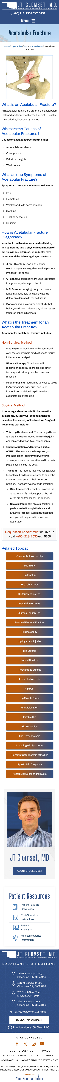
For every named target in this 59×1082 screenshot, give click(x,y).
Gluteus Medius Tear (29, 594)
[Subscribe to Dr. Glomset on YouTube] (42, 1044)
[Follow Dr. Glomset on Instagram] (34, 1044)
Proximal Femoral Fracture (30, 622)
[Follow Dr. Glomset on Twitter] (25, 1044)
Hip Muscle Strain (29, 698)
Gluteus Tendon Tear (29, 613)
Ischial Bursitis (29, 660)
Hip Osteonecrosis (29, 736)
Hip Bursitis (29, 650)
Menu (25, 20)
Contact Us (9, 1060)
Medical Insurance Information (31, 937)
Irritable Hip (29, 717)
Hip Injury (29, 565)
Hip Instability (29, 632)
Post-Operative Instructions (29, 917)
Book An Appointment (29, 1020)
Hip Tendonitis (29, 726)
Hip (25, 46)
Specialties (17, 46)
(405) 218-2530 (22, 13)
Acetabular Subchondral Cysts (30, 773)
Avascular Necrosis (29, 679)
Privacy (45, 1051)
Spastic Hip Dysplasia (29, 764)
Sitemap (8, 1055)
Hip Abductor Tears (29, 603)
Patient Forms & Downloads (30, 907)
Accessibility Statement (39, 1060)
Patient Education (26, 927)
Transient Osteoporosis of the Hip (29, 755)
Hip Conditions (36, 46)
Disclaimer (27, 1051)
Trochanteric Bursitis (29, 669)
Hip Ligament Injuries (29, 641)
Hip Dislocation (29, 707)
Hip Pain (29, 688)
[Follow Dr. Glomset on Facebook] (17, 1044)
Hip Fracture (30, 575)
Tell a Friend (46, 1055)
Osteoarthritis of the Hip (29, 556)
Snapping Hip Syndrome (29, 745)
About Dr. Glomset (29, 871)
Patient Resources (29, 896)
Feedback (25, 1055)
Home (7, 46)
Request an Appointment (22, 532)
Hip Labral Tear (29, 584)
